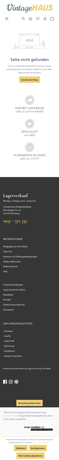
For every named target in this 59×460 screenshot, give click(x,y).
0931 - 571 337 (15, 221)
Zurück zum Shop (29, 80)
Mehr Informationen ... (41, 442)
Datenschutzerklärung (14, 304)
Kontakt (7, 299)
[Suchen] (23, 19)
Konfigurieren (38, 448)
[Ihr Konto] (45, 19)
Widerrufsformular (12, 261)
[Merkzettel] (37, 19)
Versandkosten (10, 415)
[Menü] (6, 19)
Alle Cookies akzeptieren (30, 456)
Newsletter (8, 294)
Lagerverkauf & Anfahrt (14, 289)
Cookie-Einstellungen (13, 284)
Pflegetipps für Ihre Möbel (15, 246)
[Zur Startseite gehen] (29, 8)
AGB (5, 271)
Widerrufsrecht (10, 266)
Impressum (8, 309)
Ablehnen (21, 448)
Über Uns (7, 251)
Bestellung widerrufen (29, 403)
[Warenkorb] (52, 19)
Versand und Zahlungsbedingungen (20, 256)
